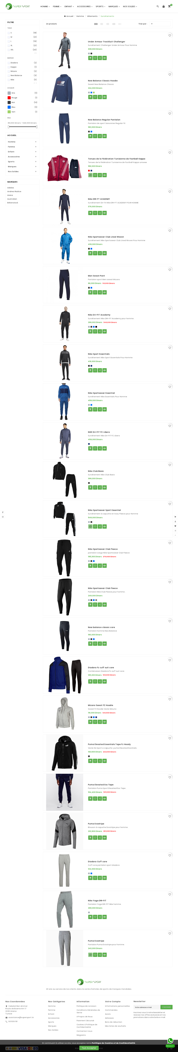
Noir (24, 102)
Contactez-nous (84, 1031)
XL (24, 45)
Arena (10, 195)
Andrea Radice (14, 191)
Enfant (11, 151)
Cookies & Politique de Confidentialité (87, 1025)
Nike (24, 79)
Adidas (10, 188)
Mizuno (24, 71)
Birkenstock (12, 203)
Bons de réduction (113, 1022)
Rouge (24, 97)
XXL (24, 49)
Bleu (24, 107)
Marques (12, 166)
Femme (11, 147)
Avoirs (108, 1014)
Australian (12, 199)
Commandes (111, 1010)
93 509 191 (13, 1021)
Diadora (24, 63)
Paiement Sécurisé (85, 1020)
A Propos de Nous (85, 1016)
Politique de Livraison (87, 1006)
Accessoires (14, 156)
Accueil (11, 135)
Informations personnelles (117, 1006)
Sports (11, 161)
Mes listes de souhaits (115, 1026)
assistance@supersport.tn (21, 1017)
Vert (24, 112)
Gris (24, 93)
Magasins (81, 1035)
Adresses (109, 1018)
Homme (11, 142)
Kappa (24, 67)
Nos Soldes (13, 171)
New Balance (24, 75)
